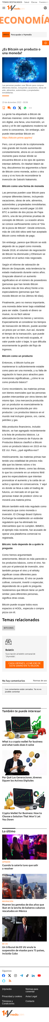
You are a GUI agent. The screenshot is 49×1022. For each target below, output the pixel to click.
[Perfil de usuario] (45, 8)
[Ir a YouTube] (40, 975)
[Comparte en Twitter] (19, 108)
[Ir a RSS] (10, 980)
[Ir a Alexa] (4, 980)
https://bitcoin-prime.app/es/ (17, 137)
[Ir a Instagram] (16, 975)
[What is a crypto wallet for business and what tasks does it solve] (24, 726)
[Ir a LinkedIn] (34, 975)
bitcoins (8, 628)
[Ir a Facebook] (4, 975)
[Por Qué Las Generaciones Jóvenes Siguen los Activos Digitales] (24, 762)
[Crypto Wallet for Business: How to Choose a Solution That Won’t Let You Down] (24, 798)
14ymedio (7, 989)
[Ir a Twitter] (10, 975)
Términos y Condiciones (8, 1002)
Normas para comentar (32, 990)
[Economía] (24, 20)
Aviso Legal (31, 996)
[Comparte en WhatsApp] (25, 108)
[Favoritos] (4, 108)
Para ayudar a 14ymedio (21, 35)
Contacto (30, 1001)
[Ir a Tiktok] (28, 975)
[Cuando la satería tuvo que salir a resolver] (24, 847)
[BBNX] (13, 1013)
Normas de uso (40, 680)
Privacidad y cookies (12, 996)
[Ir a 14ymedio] (16, 8)
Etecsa (34, 2)
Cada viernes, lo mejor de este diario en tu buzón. (24, 664)
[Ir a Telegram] (22, 975)
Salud (26, 2)
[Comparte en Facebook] (14, 108)
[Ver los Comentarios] (9, 108)
